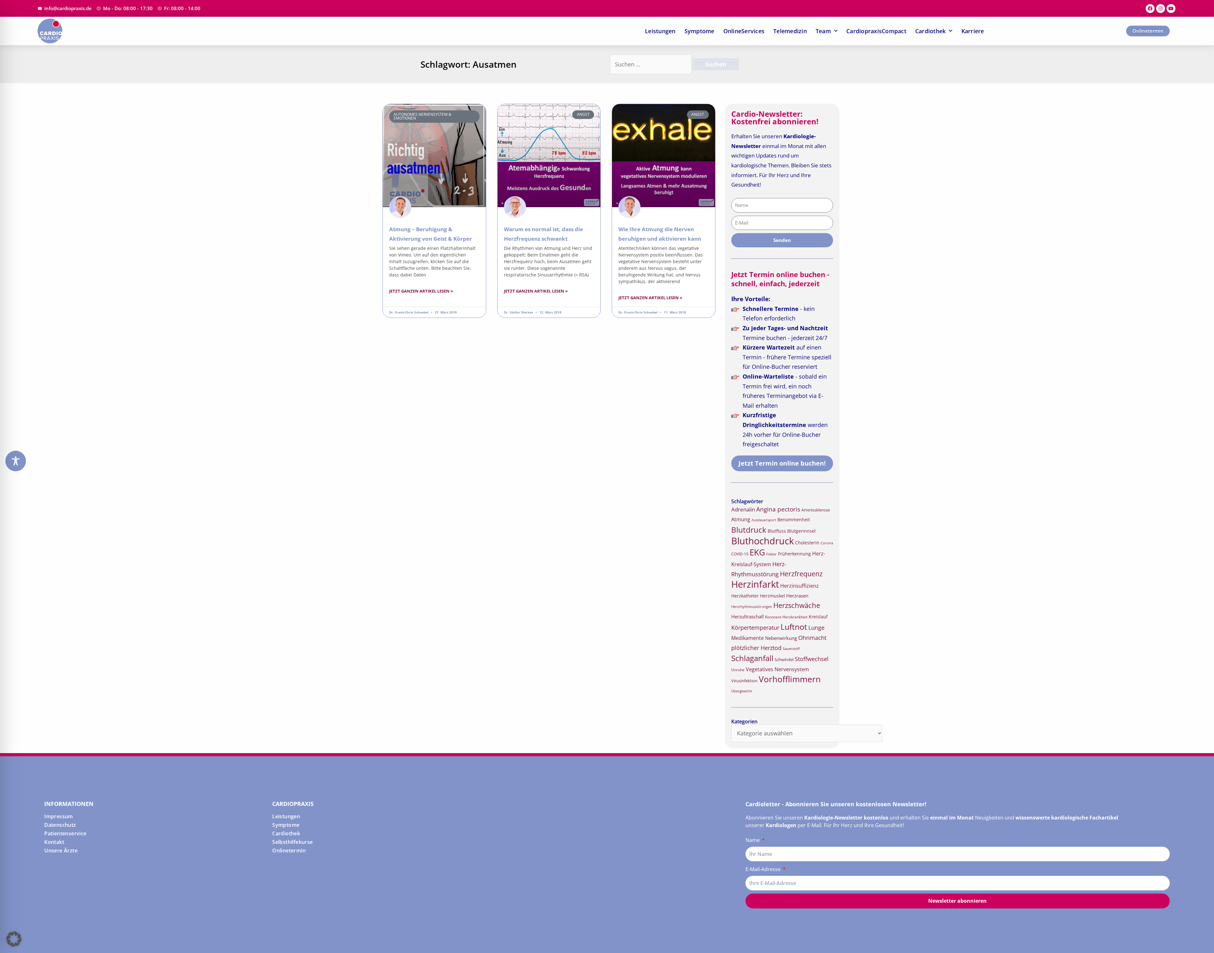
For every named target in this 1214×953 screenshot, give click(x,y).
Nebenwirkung (781, 638)
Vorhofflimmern (790, 679)
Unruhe (738, 669)
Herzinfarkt (755, 584)
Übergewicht (741, 691)
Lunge (816, 627)
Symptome (699, 31)
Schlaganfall (752, 658)
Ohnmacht (812, 637)
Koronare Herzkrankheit (786, 617)
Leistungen (660, 31)
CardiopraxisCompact (876, 31)
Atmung (740, 519)
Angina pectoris (778, 509)
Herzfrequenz (801, 573)
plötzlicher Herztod (756, 648)
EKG (757, 552)
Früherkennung (794, 554)
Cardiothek (930, 31)
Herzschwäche (796, 605)
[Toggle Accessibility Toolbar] (16, 461)
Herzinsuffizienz (799, 585)
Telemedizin (790, 31)
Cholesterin (807, 543)
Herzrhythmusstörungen (751, 606)
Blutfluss (777, 531)
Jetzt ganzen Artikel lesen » (421, 291)
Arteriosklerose (815, 510)
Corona (827, 543)
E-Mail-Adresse (763, 869)
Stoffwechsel (812, 659)
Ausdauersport (763, 520)
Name (753, 840)
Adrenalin (743, 509)
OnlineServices (744, 31)
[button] (14, 939)
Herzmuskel (772, 596)
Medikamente (747, 637)
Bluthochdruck (762, 541)
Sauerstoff (791, 648)
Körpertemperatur (755, 627)
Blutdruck (748, 529)
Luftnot (794, 626)
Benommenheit (793, 520)
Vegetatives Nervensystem (777, 669)
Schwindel (784, 659)
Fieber (771, 554)
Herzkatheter (745, 596)
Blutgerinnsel (801, 531)
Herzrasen (797, 595)
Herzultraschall (747, 616)
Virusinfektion (744, 681)
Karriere (972, 31)
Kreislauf (818, 617)
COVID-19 (739, 554)
